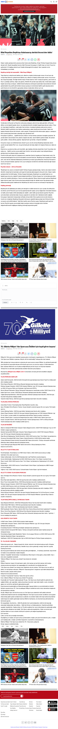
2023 (3, 626)
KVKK (33, 727)
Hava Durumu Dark (5, 702)
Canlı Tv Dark (13, 702)
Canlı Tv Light (4, 706)
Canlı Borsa (22, 702)
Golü (9, 220)
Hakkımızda (13, 727)
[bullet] (22, 302)
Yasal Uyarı (45, 727)
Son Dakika (13, 708)
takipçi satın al (13, 710)
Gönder (5, 302)
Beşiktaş (3, 220)
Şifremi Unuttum (5, 716)
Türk (21, 626)
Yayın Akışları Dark (14, 704)
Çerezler (29, 727)
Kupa (13, 220)
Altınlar (31, 702)
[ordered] (20, 302)
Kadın (7, 626)
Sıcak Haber (39, 710)
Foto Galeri (38, 702)
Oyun (21, 220)
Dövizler (31, 704)
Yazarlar (38, 706)
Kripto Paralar (32, 708)
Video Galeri (39, 704)
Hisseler (31, 706)
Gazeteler (38, 708)
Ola (17, 220)
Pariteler (31, 710)
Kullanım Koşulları (38, 727)
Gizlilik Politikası (23, 727)
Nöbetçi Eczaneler (14, 706)
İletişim (17, 727)
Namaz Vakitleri (23, 704)
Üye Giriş (3, 712)
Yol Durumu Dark (5, 704)
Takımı (16, 626)
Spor (12, 626)
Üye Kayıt (3, 714)
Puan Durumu (22, 706)
